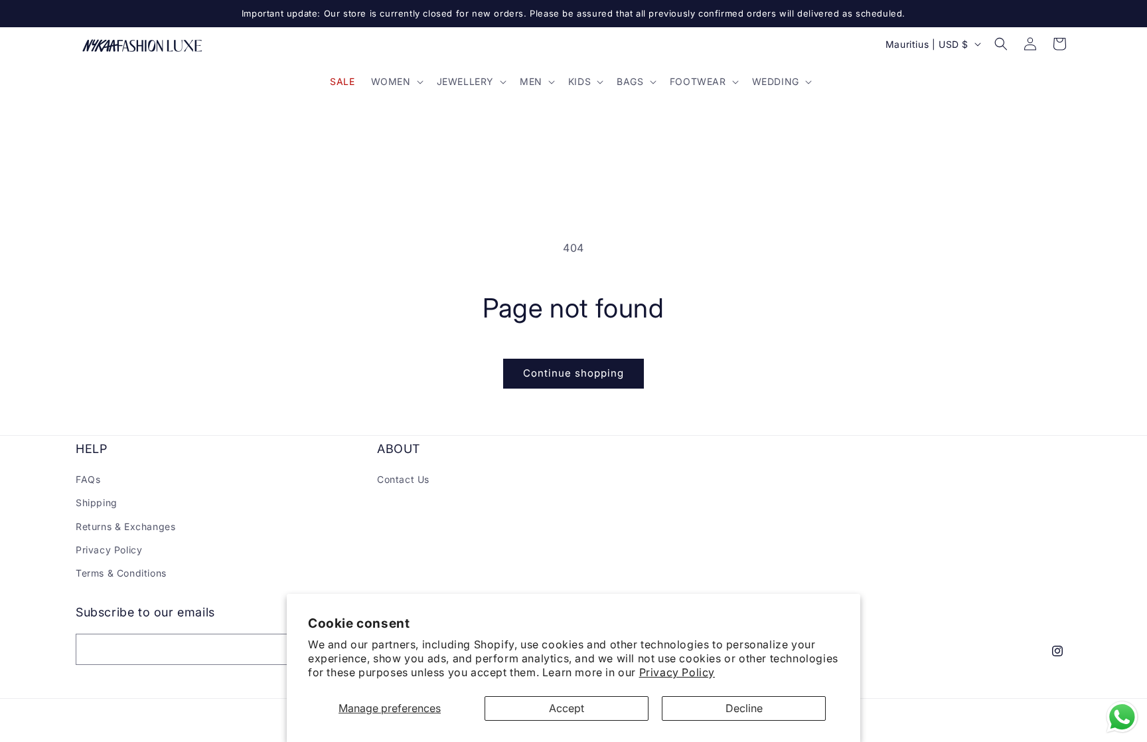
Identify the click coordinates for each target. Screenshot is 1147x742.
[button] (396, 82)
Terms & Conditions (121, 573)
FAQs (88, 479)
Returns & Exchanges (125, 526)
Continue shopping (573, 373)
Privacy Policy (677, 672)
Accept (566, 708)
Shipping (96, 502)
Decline (744, 708)
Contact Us (403, 479)
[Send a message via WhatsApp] (1122, 717)
